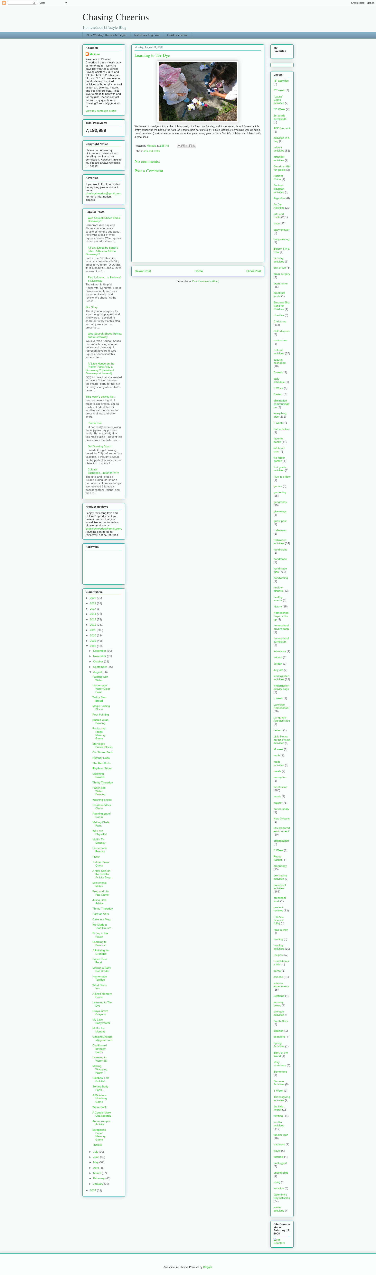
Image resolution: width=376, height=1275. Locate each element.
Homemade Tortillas (99, 978)
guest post (280, 520)
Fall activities (281, 429)
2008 (93, 646)
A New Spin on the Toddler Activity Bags (101, 874)
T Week (278, 1090)
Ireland (278, 657)
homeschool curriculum (281, 640)
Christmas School (177, 35)
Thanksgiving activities (282, 1098)
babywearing (281, 239)
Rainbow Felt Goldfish (100, 1079)
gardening (280, 492)
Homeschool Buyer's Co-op (281, 616)
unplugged (280, 1163)
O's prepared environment (282, 829)
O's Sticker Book (102, 752)
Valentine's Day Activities (282, 1196)
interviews (280, 651)
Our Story (92, 307)
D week (278, 372)
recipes (278, 954)
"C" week (279, 90)
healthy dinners (278, 589)
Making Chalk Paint (100, 824)
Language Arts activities (282, 719)
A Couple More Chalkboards (101, 1114)
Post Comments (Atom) (205, 281)
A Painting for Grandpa (100, 952)
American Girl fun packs (282, 168)
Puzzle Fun (95, 423)
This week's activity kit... (100, 396)
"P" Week (279, 109)
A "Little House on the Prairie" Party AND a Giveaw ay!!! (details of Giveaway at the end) (100, 368)
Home (198, 271)
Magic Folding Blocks (101, 707)
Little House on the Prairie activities (282, 740)
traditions (279, 1144)
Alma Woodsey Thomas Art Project (107, 35)
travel (277, 1150)
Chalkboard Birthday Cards (99, 1049)
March (97, 1173)
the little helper (278, 1108)
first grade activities (280, 469)
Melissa (94, 54)
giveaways (280, 511)
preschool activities (280, 886)
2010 (93, 635)
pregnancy (280, 865)
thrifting (278, 1115)
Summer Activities (279, 1083)
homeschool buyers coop (281, 627)
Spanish (279, 1030)
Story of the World (281, 1054)
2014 (93, 613)
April (96, 1167)
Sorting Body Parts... (100, 1088)
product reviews (278, 909)
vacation (279, 1188)
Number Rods (101, 757)
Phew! (96, 856)
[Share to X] (186, 146)
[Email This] (179, 146)
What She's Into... (99, 987)
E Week (278, 388)
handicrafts (280, 549)
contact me (280, 340)
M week (278, 749)
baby (277, 223)
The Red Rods (101, 763)
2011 (93, 630)
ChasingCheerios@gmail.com (102, 1038)
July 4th (278, 669)
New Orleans (282, 818)
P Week (278, 850)
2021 (93, 603)
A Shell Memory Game (102, 995)
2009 (93, 640)
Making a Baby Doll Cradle (101, 969)
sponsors (279, 1036)
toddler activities (279, 1124)
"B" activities (281, 80)
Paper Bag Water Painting (99, 791)
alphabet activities (279, 158)
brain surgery (282, 273)
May (96, 1162)
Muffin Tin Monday (98, 841)
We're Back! (99, 1107)
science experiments (281, 985)
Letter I (278, 730)
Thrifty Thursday (102, 782)
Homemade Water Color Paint (101, 689)
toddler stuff (281, 1134)
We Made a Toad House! (101, 926)
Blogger (207, 1267)
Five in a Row (282, 476)
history (278, 606)
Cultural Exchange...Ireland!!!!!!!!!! (103, 471)
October (98, 661)
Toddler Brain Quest (100, 864)
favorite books (278, 440)
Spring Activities (279, 1044)
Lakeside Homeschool (281, 706)
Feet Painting (100, 714)
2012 (93, 624)
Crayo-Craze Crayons (100, 1012)
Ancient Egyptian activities (279, 189)
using (277, 1182)
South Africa (281, 1021)
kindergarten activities (281, 677)
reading (278, 939)
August (98, 672)
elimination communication (281, 404)
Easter (278, 394)
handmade (280, 558)
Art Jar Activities (279, 206)
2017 (93, 608)
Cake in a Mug (101, 919)
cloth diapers (281, 331)
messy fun (280, 777)
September (100, 666)
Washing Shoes (102, 799)
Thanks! (97, 1144)
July (96, 1151)
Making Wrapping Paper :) (99, 1069)
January (98, 1183)
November (100, 656)
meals (277, 771)
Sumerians (280, 1071)
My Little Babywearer (101, 1021)
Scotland (279, 995)
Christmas (280, 321)
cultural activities (279, 351)
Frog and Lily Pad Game (100, 893)
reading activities (279, 947)
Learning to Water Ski (99, 1059)
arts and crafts (152, 151)
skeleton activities (279, 1013)
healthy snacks (278, 599)
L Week (278, 698)
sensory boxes (278, 1004)
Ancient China (278, 177)
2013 (93, 619)
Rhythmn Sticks (102, 768)
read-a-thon (281, 929)
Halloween (280, 530)
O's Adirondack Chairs (101, 806)
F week (278, 422)
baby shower (281, 229)
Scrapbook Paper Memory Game (99, 1134)
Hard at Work (100, 913)
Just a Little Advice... (99, 901)
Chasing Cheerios (115, 16)
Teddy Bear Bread (99, 699)
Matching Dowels (98, 775)
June (96, 1157)
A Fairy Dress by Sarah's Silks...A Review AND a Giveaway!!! (102, 251)
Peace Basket (278, 858)
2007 (93, 1190)
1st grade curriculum (280, 117)
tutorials (278, 1156)
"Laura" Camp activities (279, 100)
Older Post (253, 271)
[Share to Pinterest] (194, 146)
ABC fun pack (282, 128)
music (277, 796)
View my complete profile (101, 110)
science (278, 976)
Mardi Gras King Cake (146, 35)
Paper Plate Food (99, 960)
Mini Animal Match (99, 884)
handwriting (281, 577)
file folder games (279, 459)
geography (280, 502)
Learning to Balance (99, 943)
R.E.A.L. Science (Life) (279, 920)
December (100, 650)
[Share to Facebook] (190, 146)
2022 (93, 597)
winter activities (279, 1209)
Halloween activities (280, 541)
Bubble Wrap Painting (100, 721)
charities (279, 315)
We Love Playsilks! (99, 832)
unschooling (281, 1172)
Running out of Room (101, 815)
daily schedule (279, 380)
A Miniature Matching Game (99, 1098)
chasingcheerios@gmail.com (103, 193)
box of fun (280, 267)
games (278, 486)
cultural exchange (280, 361)
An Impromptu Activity (101, 1123)
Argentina (280, 198)
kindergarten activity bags (281, 687)
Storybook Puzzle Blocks (102, 745)
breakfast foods (279, 294)
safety (277, 970)
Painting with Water (100, 678)
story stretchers (280, 1063)
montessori (280, 787)
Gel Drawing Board (99, 446)
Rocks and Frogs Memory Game (99, 733)
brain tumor (281, 283)
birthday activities (279, 260)
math (277, 755)
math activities (279, 763)
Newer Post (143, 271)
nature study (281, 808)
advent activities (279, 149)
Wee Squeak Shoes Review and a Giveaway (105, 335)
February (99, 1178)
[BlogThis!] (183, 146)
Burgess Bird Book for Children (281, 306)
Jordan (278, 663)
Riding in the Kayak (100, 935)
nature (278, 802)
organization (281, 840)
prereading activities (280, 877)
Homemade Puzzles (99, 849)
